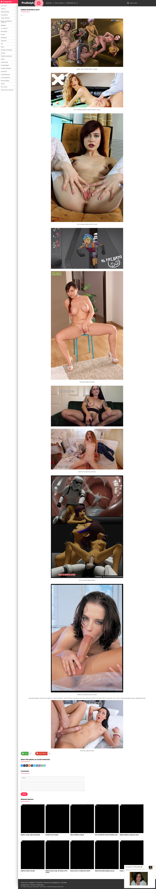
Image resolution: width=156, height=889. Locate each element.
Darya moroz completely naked (80, 870)
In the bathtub (5, 77)
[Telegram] (45, 765)
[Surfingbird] (34, 765)
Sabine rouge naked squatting (30, 834)
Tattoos (3, 8)
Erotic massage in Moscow (6, 22)
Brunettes (4, 31)
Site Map (64, 882)
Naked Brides (5, 11)
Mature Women (59, 3)
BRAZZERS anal (71, 3)
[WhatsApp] (42, 765)
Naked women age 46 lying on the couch (56, 871)
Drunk (3, 34)
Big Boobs (49, 3)
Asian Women (5, 18)
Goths (3, 83)
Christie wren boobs (52, 834)
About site (24, 882)
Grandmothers (5, 74)
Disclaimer (39, 882)
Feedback (32, 882)
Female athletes (6, 68)
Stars (2, 47)
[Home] (32, 3)
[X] (24, 765)
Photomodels (5, 80)
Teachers (3, 40)
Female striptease (6, 50)
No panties (4, 15)
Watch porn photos (7, 90)
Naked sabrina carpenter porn (129, 834)
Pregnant (4, 37)
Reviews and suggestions (52, 882)
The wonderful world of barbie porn (106, 834)
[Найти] (128, 3)
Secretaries (4, 62)
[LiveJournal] (32, 765)
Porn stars (4, 87)
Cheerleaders (5, 65)
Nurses (3, 53)
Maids (3, 59)
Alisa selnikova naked (77, 834)
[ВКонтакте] (22, 765)
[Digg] (27, 765)
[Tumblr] (37, 765)
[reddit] (29, 765)
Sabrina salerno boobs (28, 870)
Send (24, 794)
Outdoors (4, 71)
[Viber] (39, 765)
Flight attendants (6, 56)
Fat (2, 43)
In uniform (4, 28)
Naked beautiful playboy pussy (104, 870)
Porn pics (4, 5)
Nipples (3, 25)
